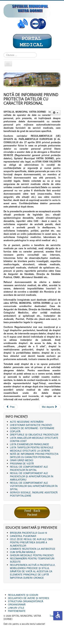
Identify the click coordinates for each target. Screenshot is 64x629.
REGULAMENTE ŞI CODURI (23, 595)
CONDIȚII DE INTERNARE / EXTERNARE (32, 428)
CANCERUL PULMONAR (23, 536)
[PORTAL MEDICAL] (32, 40)
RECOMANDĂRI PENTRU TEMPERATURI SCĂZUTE (32, 560)
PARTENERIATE (17, 611)
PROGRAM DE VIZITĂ (22, 463)
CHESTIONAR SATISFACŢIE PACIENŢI (31, 425)
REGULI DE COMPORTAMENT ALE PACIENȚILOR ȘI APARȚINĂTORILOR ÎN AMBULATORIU (31, 476)
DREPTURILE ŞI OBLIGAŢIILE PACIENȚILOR (34, 434)
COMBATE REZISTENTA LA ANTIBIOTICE (32, 548)
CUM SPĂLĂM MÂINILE (23, 552)
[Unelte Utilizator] (55, 112)
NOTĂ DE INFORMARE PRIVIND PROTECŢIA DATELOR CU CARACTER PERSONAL (34, 455)
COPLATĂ (15, 431)
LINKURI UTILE (16, 607)
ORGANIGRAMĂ (17, 604)
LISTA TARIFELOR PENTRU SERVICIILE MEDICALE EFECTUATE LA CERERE (31, 449)
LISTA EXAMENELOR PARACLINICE (29, 444)
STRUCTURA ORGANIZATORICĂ (25, 601)
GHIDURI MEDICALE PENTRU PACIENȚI (32, 555)
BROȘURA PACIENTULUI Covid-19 (28, 532)
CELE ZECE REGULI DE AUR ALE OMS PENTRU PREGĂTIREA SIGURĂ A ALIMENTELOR (31, 542)
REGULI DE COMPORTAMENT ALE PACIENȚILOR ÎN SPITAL (29, 468)
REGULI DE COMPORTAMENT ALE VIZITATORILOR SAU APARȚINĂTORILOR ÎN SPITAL (33, 486)
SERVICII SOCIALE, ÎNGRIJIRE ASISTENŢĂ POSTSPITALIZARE (34, 494)
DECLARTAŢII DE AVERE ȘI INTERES (28, 598)
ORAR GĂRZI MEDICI (21, 460)
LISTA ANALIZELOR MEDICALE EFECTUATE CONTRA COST (34, 439)
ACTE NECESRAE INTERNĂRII (27, 421)
